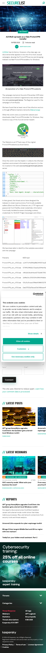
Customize (21, 349)
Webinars (6, 614)
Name (4, 367)
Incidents (23, 31)
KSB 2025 (29, 620)
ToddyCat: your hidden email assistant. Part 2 (19, 537)
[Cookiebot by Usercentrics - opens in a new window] (33, 294)
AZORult (5, 52)
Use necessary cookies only (23, 357)
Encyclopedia (30, 617)
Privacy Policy (8, 645)
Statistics (6, 617)
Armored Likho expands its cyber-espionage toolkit (22, 523)
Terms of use (21, 645)
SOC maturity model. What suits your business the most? (16, 483)
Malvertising (35, 110)
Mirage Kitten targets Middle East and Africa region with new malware (22, 530)
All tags (28, 611)
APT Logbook (30, 614)
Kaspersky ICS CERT (10, 623)
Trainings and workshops (16, 477)
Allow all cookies (23, 341)
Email (26, 367)
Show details (33, 334)
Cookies (5, 647)
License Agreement (35, 645)
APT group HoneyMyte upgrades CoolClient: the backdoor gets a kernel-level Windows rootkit (17, 430)
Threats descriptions (10, 620)
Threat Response (8, 611)
